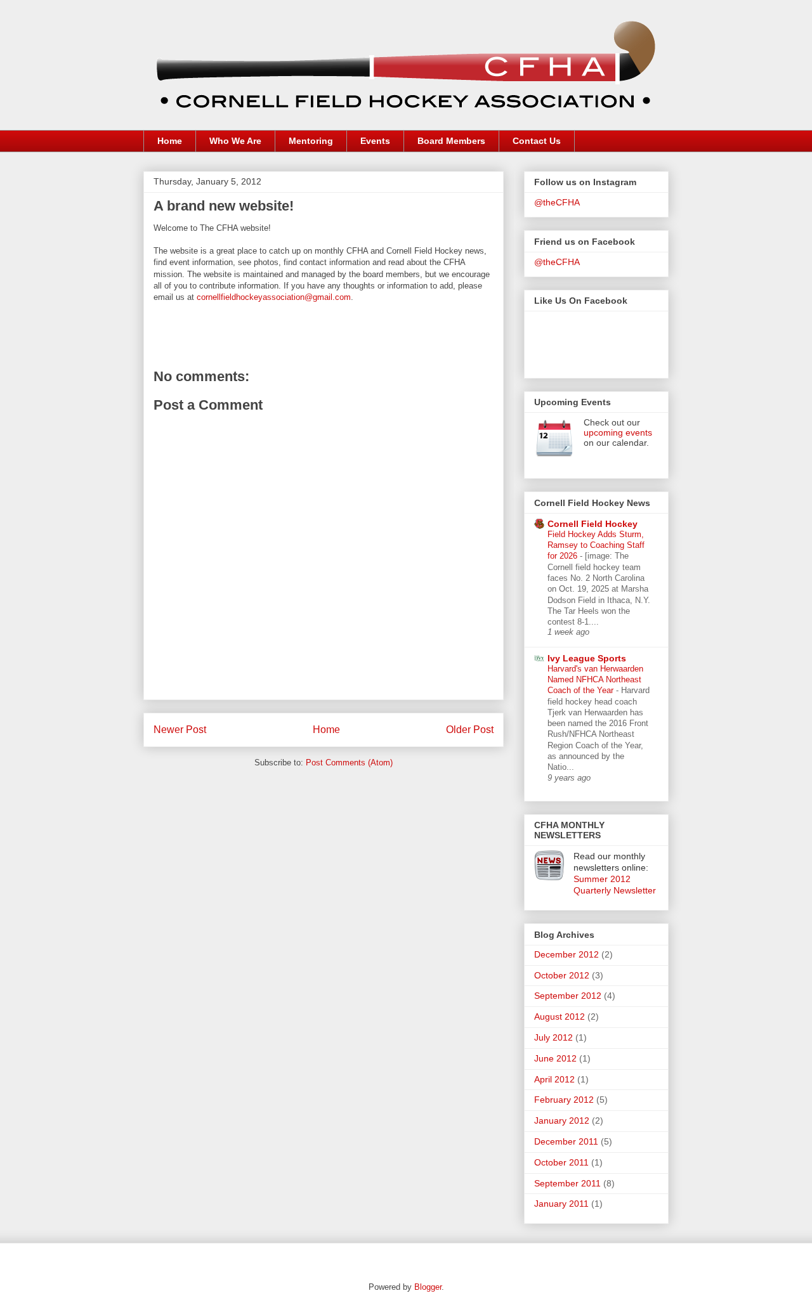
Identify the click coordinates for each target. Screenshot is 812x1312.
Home (169, 141)
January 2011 (561, 1203)
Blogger (428, 1287)
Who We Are (235, 141)
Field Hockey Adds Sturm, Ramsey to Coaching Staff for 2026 (596, 545)
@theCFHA (557, 202)
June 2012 (555, 1058)
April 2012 (554, 1079)
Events (375, 141)
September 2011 (567, 1183)
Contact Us (537, 141)
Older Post (470, 729)
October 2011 (561, 1162)
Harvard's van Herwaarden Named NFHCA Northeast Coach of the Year (595, 680)
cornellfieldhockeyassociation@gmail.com (274, 297)
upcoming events (618, 432)
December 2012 (566, 954)
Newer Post (180, 729)
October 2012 (561, 975)
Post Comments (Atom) (349, 762)
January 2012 (561, 1120)
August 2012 (559, 1016)
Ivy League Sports (586, 658)
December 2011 (566, 1141)
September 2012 (567, 995)
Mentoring (311, 141)
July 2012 (553, 1037)
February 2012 (564, 1099)
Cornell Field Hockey (592, 524)
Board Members (451, 141)
